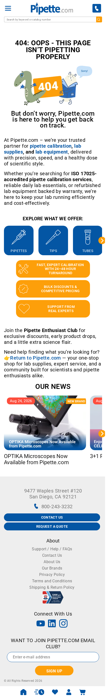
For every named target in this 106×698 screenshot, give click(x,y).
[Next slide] (102, 240)
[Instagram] (63, 624)
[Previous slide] (4, 240)
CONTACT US (52, 517)
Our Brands (52, 568)
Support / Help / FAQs (52, 549)
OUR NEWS (53, 386)
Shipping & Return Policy (52, 587)
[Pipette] (52, 8)
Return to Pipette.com (35, 358)
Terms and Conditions (52, 581)
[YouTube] (40, 624)
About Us (52, 561)
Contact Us (52, 555)
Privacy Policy (52, 574)
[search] (99, 19)
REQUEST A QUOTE (52, 526)
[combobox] (53, 19)
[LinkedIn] (52, 624)
